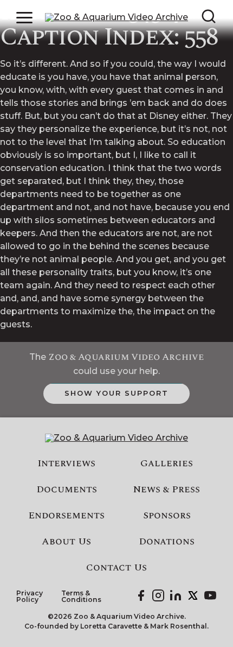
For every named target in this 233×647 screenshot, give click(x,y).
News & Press (166, 489)
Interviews (66, 463)
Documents (66, 489)
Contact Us (116, 568)
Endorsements (66, 516)
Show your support (116, 393)
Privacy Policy (29, 597)
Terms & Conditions (81, 597)
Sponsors (167, 516)
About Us (66, 542)
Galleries (166, 463)
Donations (167, 542)
